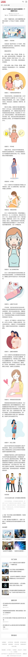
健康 (9, 5)
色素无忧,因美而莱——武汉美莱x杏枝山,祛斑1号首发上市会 (17, 584)
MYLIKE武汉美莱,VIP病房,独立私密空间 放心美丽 (14, 618)
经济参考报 (10, 642)
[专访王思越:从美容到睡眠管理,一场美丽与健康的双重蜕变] (20, 533)
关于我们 (9, 649)
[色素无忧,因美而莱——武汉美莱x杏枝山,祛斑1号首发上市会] (20, 545)
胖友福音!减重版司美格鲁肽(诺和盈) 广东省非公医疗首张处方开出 (17, 591)
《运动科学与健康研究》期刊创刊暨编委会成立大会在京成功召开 (17, 577)
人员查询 (15, 651)
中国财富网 (10, 644)
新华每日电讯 (23, 642)
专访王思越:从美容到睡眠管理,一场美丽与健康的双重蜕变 (17, 570)
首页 (2, 5)
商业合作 (20, 649)
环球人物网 (14, 646)
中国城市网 (4, 644)
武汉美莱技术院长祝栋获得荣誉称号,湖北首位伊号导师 (14, 604)
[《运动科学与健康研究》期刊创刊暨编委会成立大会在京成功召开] (8, 545)
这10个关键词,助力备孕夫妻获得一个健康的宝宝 (17, 563)
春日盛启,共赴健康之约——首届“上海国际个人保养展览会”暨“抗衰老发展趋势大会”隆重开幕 (13, 521)
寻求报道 (14, 649)
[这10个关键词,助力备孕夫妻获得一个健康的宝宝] (8, 533)
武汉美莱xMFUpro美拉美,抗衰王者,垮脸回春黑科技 (14, 626)
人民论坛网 (16, 644)
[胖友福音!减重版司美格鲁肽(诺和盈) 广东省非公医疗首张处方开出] (5, 592)
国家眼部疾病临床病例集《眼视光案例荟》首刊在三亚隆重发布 (14, 611)
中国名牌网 (16, 642)
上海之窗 (12, 2)
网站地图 (4, 649)
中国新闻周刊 (23, 644)
